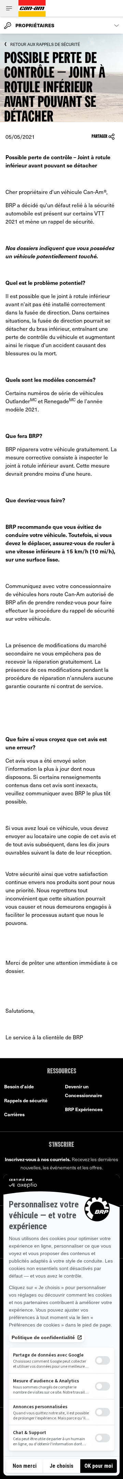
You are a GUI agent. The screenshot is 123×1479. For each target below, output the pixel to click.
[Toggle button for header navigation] (9, 8)
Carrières (14, 1114)
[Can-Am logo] (32, 8)
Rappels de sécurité (25, 1100)
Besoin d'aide (19, 1086)
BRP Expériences (83, 1109)
